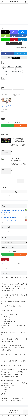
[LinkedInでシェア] (17, 376)
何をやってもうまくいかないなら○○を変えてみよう (6, 106)
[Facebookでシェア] (5, 372)
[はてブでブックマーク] (23, 372)
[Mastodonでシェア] (11, 369)
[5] (7, 92)
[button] (10, 43)
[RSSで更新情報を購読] (20, 125)
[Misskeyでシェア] (23, 369)
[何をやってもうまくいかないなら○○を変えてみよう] (6, 101)
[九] (19, 92)
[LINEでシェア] (5, 376)
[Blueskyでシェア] (17, 369)
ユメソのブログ (14, 1)
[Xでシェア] (5, 369)
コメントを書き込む (14, 192)
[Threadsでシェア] (11, 372)
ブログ (4, 119)
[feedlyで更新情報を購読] (7, 125)
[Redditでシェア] (17, 372)
